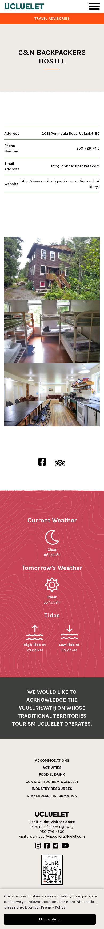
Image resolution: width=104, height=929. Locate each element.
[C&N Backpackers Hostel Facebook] (42, 462)
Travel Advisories (52, 18)
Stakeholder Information (52, 796)
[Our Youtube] (65, 846)
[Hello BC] (52, 869)
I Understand (50, 919)
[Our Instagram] (38, 846)
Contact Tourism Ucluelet (52, 781)
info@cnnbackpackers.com (75, 166)
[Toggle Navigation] (94, 6)
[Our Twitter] (55, 846)
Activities (52, 767)
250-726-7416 (88, 148)
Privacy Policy (53, 907)
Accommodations (52, 760)
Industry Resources (52, 788)
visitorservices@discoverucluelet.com (52, 836)
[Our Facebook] (47, 846)
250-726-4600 (52, 831)
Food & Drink (52, 774)
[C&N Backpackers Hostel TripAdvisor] (60, 462)
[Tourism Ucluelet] (24, 6)
